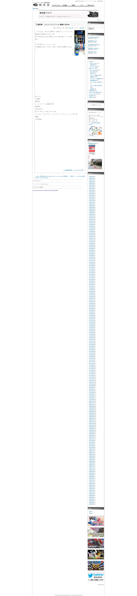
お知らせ (91, 97)
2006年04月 (91, 461)
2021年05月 (91, 195)
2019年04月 (91, 231)
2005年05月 (91, 476)
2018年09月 (91, 243)
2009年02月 (91, 418)
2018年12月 (91, 238)
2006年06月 (91, 457)
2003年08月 (91, 497)
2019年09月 (91, 222)
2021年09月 (91, 190)
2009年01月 (91, 420)
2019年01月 (91, 236)
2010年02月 (91, 397)
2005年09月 (91, 471)
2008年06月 (91, 432)
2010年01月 (91, 399)
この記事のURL (67, 170)
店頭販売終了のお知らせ (93, 48)
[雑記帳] (73, 5)
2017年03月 (91, 274)
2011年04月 (91, 373)
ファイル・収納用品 (94, 75)
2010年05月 (91, 392)
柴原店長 (92, 64)
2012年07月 (91, 347)
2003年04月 (91, 500)
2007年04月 (91, 447)
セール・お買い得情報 (94, 92)
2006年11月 (91, 452)
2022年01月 (91, 186)
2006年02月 (91, 462)
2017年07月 (91, 267)
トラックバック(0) (78, 170)
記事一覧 (72, 176)
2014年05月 (91, 310)
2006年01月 (91, 464)
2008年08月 (91, 428)
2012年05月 (91, 351)
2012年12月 (91, 339)
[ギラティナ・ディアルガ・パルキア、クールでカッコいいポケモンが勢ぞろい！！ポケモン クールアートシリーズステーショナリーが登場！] (96, 566)
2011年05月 (91, 372)
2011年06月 (91, 370)
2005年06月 (91, 474)
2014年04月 (91, 311)
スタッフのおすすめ (93, 70)
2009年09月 (91, 406)
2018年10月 (91, 241)
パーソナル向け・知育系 (95, 82)
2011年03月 (91, 375)
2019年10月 (91, 221)
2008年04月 (91, 435)
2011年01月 (91, 378)
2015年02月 (91, 294)
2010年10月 (91, 384)
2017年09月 (91, 263)
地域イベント (92, 68)
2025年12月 (91, 176)
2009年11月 (91, 402)
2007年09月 (91, 440)
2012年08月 (91, 346)
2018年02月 (91, 255)
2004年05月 (91, 486)
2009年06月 (91, 411)
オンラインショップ (93, 94)
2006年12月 (91, 450)
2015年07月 (91, 286)
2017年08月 (91, 265)
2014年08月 (91, 305)
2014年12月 (91, 298)
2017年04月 (91, 272)
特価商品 (92, 89)
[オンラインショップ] (56, 5)
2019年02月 (91, 234)
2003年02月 (91, 502)
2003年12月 (91, 492)
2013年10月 (91, 322)
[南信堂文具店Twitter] (96, 577)
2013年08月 (91, 325)
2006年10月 (91, 454)
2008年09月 (91, 426)
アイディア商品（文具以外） (96, 85)
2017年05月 (91, 270)
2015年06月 (91, 288)
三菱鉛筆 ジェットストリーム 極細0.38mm (53, 24)
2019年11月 (91, 219)
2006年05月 (91, 459)
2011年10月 (91, 363)
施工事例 (91, 95)
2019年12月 (91, 217)
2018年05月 (91, 250)
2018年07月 (91, 246)
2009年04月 (91, 414)
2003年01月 (91, 504)
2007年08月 (91, 442)
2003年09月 (91, 495)
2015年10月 (91, 281)
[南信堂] (41, 4)
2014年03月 (91, 313)
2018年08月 (91, 245)
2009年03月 (91, 416)
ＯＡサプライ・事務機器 (95, 78)
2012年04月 (91, 353)
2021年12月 (91, 188)
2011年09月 (91, 365)
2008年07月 (91, 430)
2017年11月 (91, 260)
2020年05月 (91, 212)
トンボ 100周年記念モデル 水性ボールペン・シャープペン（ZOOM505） (52, 176)
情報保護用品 (93, 80)
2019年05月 (91, 229)
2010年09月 (91, 385)
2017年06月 (91, 269)
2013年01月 (91, 337)
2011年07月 (91, 368)
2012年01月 (91, 358)
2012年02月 (91, 356)
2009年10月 (91, 404)
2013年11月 (91, 320)
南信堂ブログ (46, 12)
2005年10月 (91, 469)
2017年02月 (91, 275)
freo (103, 584)
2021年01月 (91, 200)
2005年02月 (91, 478)
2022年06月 (91, 181)
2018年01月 (91, 257)
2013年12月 (91, 318)
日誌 (90, 61)
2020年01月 (91, 215)
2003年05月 (91, 498)
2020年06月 (91, 210)
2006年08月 (91, 456)
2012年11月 (91, 341)
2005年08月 (91, 473)
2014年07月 (91, 306)
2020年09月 (91, 205)
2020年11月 (91, 203)
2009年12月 (91, 401)
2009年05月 (91, 413)
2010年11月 (91, 382)
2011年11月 (91, 361)
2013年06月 (91, 329)
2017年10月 (91, 262)
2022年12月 (91, 179)
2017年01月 (91, 277)
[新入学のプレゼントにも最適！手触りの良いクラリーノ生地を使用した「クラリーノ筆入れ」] (96, 521)
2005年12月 (91, 466)
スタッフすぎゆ (93, 66)
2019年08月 (91, 224)
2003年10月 (91, 493)
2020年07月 (91, 209)
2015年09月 (91, 282)
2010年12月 (91, 380)
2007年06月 (91, 445)
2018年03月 (91, 253)
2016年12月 (91, 279)
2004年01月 (91, 490)
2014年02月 (91, 315)
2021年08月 (91, 191)
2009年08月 (91, 408)
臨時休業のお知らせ (92, 51)
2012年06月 (91, 349)
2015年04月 (91, 291)
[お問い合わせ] (90, 5)
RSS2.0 (90, 513)
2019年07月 (91, 226)
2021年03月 (91, 198)
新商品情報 (82, 27)
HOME (34, 8)
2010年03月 (91, 396)
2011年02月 (91, 377)
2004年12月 (91, 480)
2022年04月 (91, 183)
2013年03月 (91, 334)
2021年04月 (91, 197)
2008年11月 (91, 423)
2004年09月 (91, 483)
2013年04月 (91, 332)
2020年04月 (91, 214)
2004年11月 (91, 481)
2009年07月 (91, 409)
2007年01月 (91, 449)
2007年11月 (91, 438)
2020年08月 (91, 207)
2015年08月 (91, 284)
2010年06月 (91, 390)
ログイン (99, 19)
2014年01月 (91, 317)
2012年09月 (91, 344)
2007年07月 (91, 444)
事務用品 (92, 76)
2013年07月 (91, 327)
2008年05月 (91, 433)
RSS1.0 (90, 511)
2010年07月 (91, 389)
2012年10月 (91, 342)
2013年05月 (91, 330)
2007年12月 (91, 437)
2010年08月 (91, 387)
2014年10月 (91, 301)
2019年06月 (91, 227)
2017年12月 (91, 258)
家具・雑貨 (92, 71)
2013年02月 (91, 335)
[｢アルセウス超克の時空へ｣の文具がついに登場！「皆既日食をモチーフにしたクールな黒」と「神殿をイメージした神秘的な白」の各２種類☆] (96, 555)
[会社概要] (64, 5)
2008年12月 (91, 421)
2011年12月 (91, 360)
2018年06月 (91, 248)
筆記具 (91, 73)
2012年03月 (91, 354)
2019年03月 (91, 233)
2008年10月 (91, 425)
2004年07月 (91, 485)
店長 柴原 (71, 27)
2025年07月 (91, 178)
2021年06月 (91, 193)
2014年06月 (91, 308)
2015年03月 (91, 293)
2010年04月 (91, 394)
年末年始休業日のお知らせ (94, 37)
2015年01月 (91, 296)
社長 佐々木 (93, 63)
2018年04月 (91, 251)
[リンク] (82, 5)
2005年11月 (91, 468)
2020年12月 (91, 202)
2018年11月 (91, 239)
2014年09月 (91, 303)
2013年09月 (91, 323)
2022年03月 (91, 185)
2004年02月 (91, 488)
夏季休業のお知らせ (92, 40)
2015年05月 (91, 289)
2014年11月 (91, 300)
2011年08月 (91, 366)
